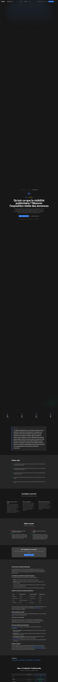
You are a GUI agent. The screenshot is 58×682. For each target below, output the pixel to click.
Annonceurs (25, 189)
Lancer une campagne (24, 216)
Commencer (50, 1)
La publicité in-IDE (39, 607)
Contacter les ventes (35, 216)
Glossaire (29, 189)
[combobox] (10, 1)
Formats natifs (16, 639)
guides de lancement (39, 648)
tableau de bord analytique (37, 646)
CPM (14, 613)
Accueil (21, 189)
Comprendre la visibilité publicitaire (21, 566)
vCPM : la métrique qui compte (18, 611)
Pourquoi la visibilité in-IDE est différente (20, 625)
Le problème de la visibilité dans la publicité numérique (23, 575)
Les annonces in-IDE (15, 626)
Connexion (46, 1)
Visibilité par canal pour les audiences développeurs (22, 590)
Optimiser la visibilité (16, 643)
